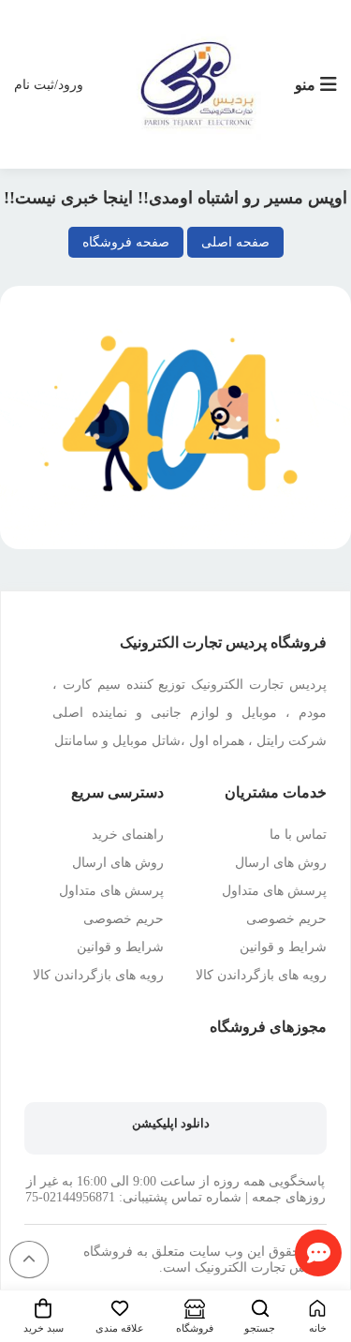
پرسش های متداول (274, 891)
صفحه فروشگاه (125, 242)
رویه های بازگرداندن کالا (261, 975)
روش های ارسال (281, 863)
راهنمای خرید (128, 835)
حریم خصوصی (286, 919)
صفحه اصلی (235, 242)
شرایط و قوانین (283, 947)
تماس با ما (298, 835)
